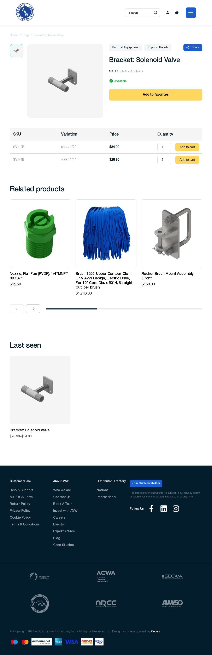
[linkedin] (163, 509)
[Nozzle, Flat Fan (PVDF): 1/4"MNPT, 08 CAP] (40, 233)
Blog (56, 538)
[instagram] (175, 509)
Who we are (62, 490)
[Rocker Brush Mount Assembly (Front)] (172, 233)
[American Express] (58, 642)
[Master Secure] (87, 642)
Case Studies (63, 545)
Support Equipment (125, 47)
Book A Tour (62, 504)
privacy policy (191, 493)
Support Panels (157, 47)
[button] (155, 12)
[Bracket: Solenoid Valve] (40, 390)
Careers (59, 517)
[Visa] (71, 642)
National (103, 490)
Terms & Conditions (25, 524)
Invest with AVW (65, 510)
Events (58, 524)
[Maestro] (14, 642)
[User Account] (167, 12)
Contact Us (61, 497)
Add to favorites (156, 94)
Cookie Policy (20, 517)
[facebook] (151, 509)
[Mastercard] (25, 642)
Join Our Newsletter (146, 483)
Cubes (155, 631)
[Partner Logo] (39, 577)
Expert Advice (64, 531)
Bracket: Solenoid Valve (30, 430)
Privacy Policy (20, 510)
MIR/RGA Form (21, 497)
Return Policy (20, 504)
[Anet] (41, 642)
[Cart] (176, 12)
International (106, 497)
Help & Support (21, 490)
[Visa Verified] (99, 642)
